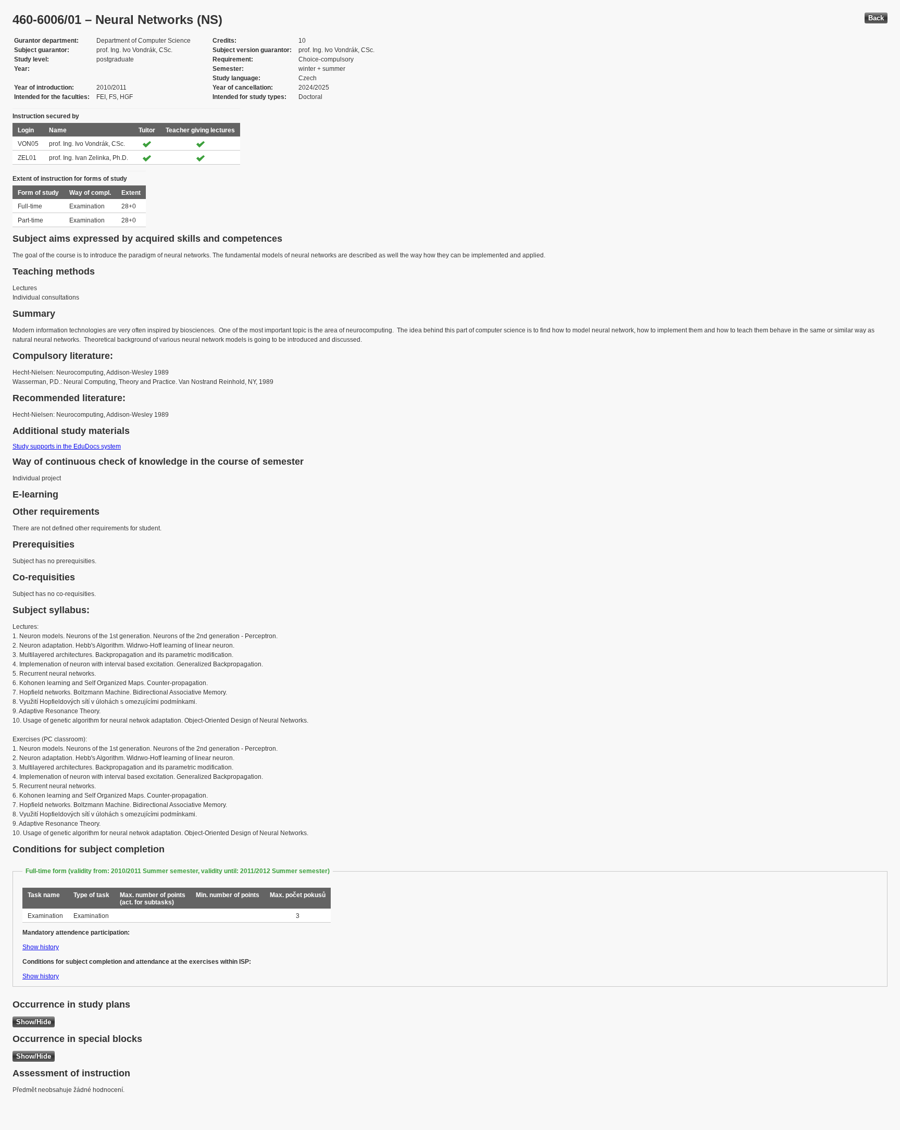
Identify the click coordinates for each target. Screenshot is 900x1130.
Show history (40, 947)
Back (876, 18)
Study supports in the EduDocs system (66, 446)
